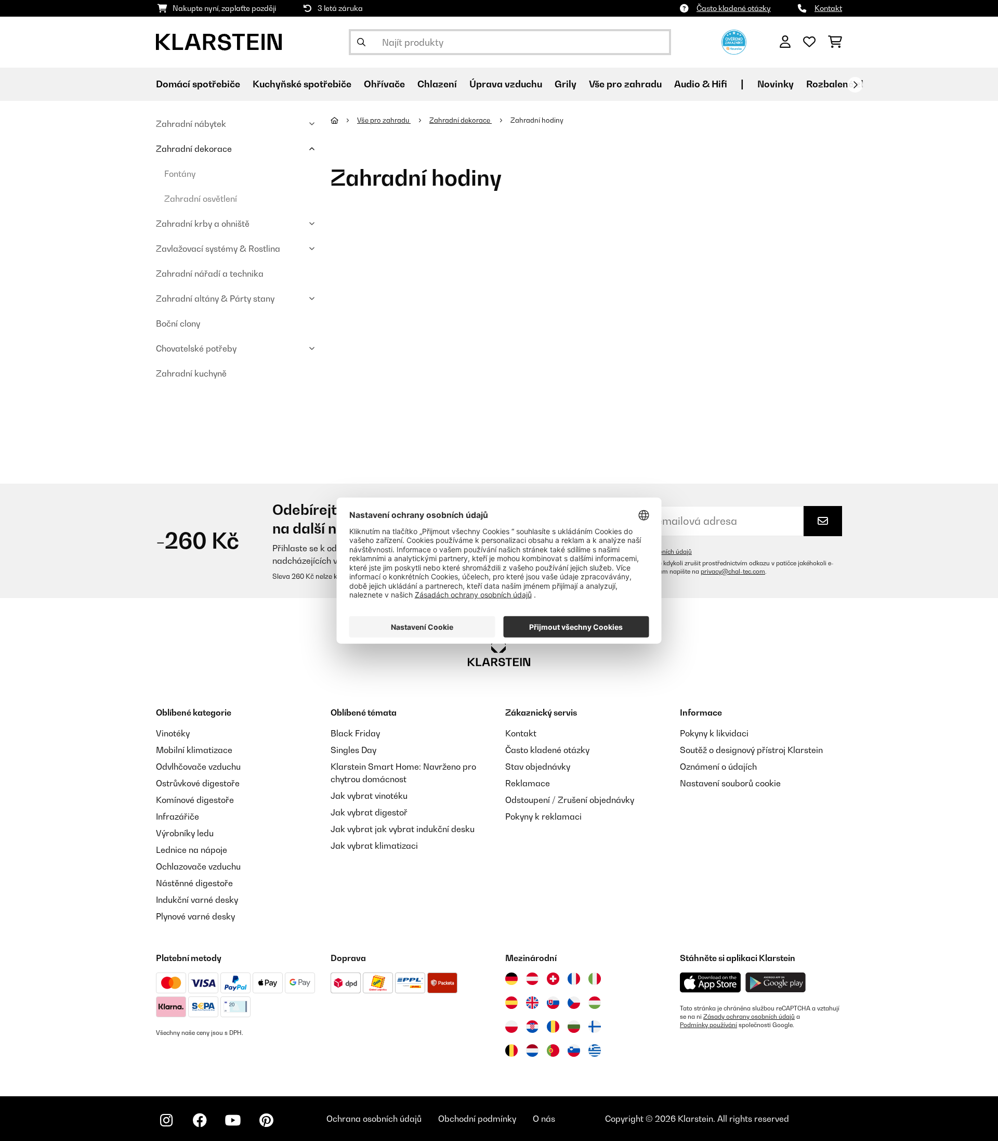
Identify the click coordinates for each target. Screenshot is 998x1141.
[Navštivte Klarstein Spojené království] (532, 1002)
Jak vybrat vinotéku (369, 795)
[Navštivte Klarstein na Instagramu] (166, 1120)
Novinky (775, 84)
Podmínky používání (708, 1025)
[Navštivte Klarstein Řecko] (594, 1051)
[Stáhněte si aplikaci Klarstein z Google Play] (775, 983)
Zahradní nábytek (191, 124)
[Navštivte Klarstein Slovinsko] (574, 1050)
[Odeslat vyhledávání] (361, 42)
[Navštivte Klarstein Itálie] (594, 979)
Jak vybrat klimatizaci (374, 845)
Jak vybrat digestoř (369, 812)
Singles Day (353, 750)
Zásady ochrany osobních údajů (749, 1016)
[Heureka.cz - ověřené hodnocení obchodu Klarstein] (733, 41)
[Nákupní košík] (835, 42)
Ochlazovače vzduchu (198, 866)
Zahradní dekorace (194, 149)
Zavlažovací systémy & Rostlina (218, 248)
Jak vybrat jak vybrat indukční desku (403, 829)
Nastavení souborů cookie (730, 783)
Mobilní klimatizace (194, 750)
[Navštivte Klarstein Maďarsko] (594, 1002)
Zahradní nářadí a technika (210, 273)
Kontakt (828, 8)
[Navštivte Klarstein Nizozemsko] (532, 1050)
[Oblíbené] (809, 42)
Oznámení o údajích (718, 766)
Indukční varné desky (197, 899)
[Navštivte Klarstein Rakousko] (532, 979)
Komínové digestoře (195, 800)
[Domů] (344, 120)
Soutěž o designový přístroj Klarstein (751, 750)
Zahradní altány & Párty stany (215, 298)
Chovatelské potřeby (196, 348)
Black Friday (355, 733)
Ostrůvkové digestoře (198, 783)
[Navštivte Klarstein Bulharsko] (574, 1026)
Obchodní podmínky (477, 1118)
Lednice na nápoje (191, 850)
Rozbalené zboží (843, 84)
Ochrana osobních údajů (374, 1118)
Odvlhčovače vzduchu (198, 766)
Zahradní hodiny (537, 120)
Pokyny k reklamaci (543, 816)
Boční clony (178, 323)
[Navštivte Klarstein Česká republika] (574, 1002)
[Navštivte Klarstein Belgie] (511, 1050)
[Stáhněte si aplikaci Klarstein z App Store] (710, 983)
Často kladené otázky (734, 8)
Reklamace (527, 783)
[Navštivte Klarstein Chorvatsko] (532, 1026)
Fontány (179, 173)
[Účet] (785, 42)
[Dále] (855, 85)
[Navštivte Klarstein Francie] (574, 979)
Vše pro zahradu (384, 120)
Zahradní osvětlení (200, 198)
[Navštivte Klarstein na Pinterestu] (266, 1120)
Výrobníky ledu (185, 833)
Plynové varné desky (195, 916)
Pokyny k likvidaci (714, 733)
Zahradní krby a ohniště (203, 223)
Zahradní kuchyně (191, 373)
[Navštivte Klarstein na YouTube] (232, 1120)
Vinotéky (173, 733)
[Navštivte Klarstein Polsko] (511, 1026)
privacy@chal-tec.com (733, 571)
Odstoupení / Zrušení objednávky (569, 800)
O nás (544, 1118)
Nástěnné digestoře (194, 883)
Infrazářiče (177, 816)
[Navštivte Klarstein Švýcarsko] (553, 979)
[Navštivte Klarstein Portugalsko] (553, 1050)
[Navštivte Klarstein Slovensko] (553, 1002)
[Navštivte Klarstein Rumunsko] (553, 1026)
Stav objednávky (537, 766)
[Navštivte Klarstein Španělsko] (511, 1002)
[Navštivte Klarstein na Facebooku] (199, 1120)
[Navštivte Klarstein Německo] (511, 979)
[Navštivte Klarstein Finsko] (594, 1026)
